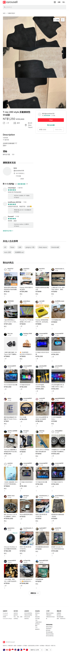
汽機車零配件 (38, 622)
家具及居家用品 (28, 613)
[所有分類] (55, 2)
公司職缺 (25, 645)
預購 (36, 615)
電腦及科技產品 (50, 613)
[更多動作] (63, 19)
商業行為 (53, 645)
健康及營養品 (49, 626)
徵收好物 (37, 616)
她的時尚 (16, 615)
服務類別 (37, 629)
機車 (36, 625)
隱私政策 (48, 645)
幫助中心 (5, 645)
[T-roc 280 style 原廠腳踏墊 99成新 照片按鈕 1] (34, 31)
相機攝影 (59, 613)
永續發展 (19, 645)
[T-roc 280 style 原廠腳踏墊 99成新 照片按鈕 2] (34, 62)
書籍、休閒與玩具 (61, 618)
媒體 (15, 645)
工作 (36, 627)
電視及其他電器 (28, 615)
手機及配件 (48, 615)
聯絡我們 (10, 645)
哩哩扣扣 (37, 613)
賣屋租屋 (37, 624)
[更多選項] (4, 296)
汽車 (36, 620)
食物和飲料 (48, 628)
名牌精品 (16, 618)
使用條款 (42, 645)
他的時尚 (16, 613)
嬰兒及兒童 (27, 616)
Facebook (5, 613)
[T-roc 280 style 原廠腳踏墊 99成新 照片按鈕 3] (34, 93)
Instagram (5, 615)
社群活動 (37, 618)
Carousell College (7, 618)
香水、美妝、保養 (18, 616)
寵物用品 (26, 618)
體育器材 (48, 630)
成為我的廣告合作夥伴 (33, 645)
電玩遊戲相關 (49, 632)
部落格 (4, 616)
